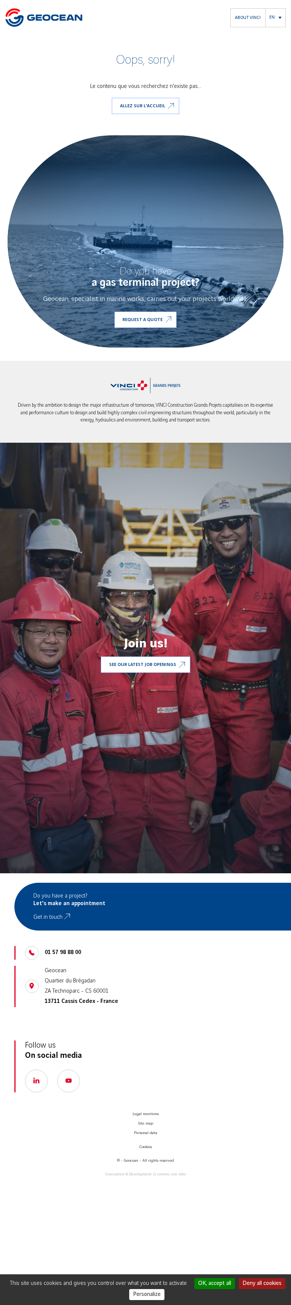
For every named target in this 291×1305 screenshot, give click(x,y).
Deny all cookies (262, 1283)
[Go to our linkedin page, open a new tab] (36, 1081)
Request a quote (142, 319)
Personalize (147, 1294)
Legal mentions (146, 1114)
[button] (275, 17)
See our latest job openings (142, 665)
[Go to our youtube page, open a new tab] (68, 1081)
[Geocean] (43, 18)
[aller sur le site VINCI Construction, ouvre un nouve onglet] (145, 385)
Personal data (145, 1133)
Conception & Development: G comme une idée (145, 1174)
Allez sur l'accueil (142, 105)
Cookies (145, 1147)
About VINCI (248, 17)
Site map (145, 1123)
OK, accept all (214, 1283)
